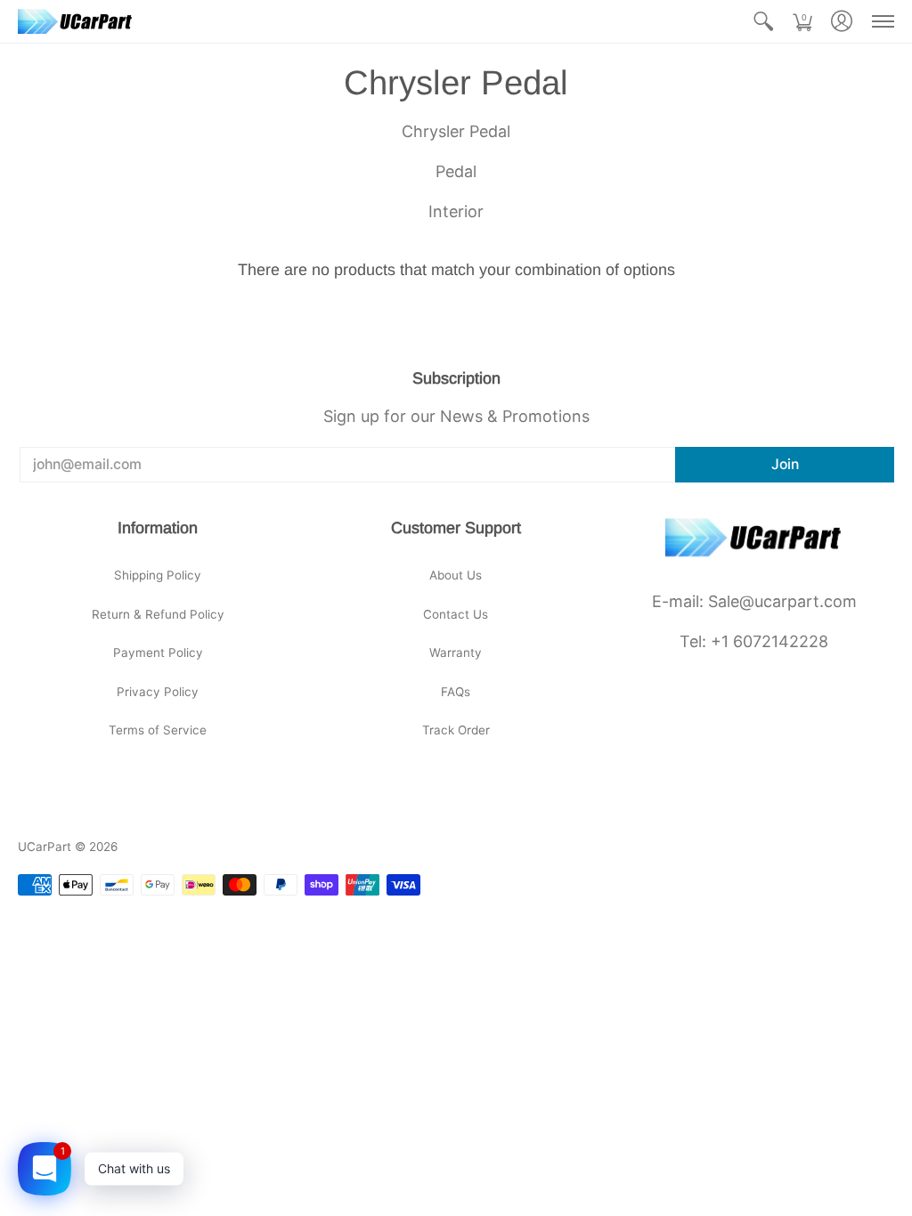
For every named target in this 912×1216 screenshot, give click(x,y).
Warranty (455, 652)
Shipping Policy (157, 575)
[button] (763, 21)
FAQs (455, 692)
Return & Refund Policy (158, 614)
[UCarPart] (76, 21)
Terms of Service (158, 730)
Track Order (456, 730)
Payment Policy (158, 652)
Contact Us (455, 614)
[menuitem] (763, 21)
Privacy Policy (158, 692)
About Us (455, 575)
